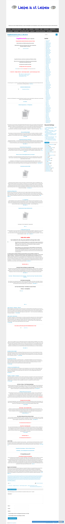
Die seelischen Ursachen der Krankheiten (25, 456)
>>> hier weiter (9, 322)
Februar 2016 (48, 118)
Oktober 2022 (48, 51)
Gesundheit (31, 29)
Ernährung (37, 29)
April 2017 (47, 103)
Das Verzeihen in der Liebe (11, 358)
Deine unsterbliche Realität (25, 132)
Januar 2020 (48, 70)
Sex (46, 161)
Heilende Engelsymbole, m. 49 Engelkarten (25, 104)
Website (9, 511)
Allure (18, 36)
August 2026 (48, 40)
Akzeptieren (60, 521)
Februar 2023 (48, 49)
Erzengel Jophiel (38, 477)
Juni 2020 (47, 65)
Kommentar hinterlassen (39, 483)
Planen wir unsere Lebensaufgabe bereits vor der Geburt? (25, 154)
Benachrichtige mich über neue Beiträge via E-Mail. (17, 515)
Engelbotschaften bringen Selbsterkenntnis (25, 208)
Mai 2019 (47, 79)
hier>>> (28, 233)
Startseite (9, 29)
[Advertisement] (33, 18)
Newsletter (32, 31)
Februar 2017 (48, 105)
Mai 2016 (47, 115)
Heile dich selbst (25, 237)
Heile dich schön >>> (25, 264)
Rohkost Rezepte (48, 160)
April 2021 (47, 54)
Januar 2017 (48, 106)
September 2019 (48, 74)
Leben (27, 29)
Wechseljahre (46, 29)
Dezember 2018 (48, 84)
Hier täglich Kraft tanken (24, 31)
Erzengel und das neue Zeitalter (25, 400)
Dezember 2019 (48, 71)
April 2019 (47, 80)
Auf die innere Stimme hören (12, 191)
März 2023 (47, 48)
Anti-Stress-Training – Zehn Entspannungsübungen (25, 384)
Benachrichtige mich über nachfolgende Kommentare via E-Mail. (19, 513)
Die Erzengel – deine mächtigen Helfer (25, 407)
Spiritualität (16, 31)
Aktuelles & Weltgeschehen (40, 31)
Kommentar (10, 493)
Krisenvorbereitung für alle (50, 155)
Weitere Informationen (54, 521)
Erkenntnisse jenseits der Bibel (25, 166)
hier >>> (41, 128)
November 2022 (48, 50)
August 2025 (48, 47)
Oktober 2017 (48, 99)
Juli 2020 (47, 64)
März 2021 (47, 55)
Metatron (13, 480)
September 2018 (48, 87)
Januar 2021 (48, 57)
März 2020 (47, 68)
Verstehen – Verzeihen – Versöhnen (13, 375)
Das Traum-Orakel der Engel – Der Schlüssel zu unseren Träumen (25, 286)
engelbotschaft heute (27, 477)
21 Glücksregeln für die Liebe (25, 229)
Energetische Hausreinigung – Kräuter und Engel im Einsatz (25, 448)
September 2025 (48, 46)
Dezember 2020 (48, 58)
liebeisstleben (10, 480)
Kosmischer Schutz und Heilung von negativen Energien (25, 267)
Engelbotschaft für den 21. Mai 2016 (18, 477)
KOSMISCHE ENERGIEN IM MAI (25, 87)
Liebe (23, 29)
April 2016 (47, 116)
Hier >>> (33, 463)
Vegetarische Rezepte (49, 167)
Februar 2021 (48, 56)
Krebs (41, 29)
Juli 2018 (47, 89)
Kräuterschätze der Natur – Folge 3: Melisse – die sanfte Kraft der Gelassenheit (51, 128)
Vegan (47, 164)
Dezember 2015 (48, 120)
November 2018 (48, 85)
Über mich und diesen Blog (16, 29)
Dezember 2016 (48, 107)
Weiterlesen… (31, 83)
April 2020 (47, 67)
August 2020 (48, 63)
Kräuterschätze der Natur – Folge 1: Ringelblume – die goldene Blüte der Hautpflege (51, 134)
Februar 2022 (48, 53)
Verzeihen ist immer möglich (12, 351)
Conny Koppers (25, 68)
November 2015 (48, 121)
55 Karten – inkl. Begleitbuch (25, 288)
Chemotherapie (48, 148)
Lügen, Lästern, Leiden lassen (12, 316)
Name (9, 505)
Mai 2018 (47, 91)
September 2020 (48, 62)
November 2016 (48, 108)
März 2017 (47, 104)
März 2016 (47, 117)
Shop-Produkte (49, 31)
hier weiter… (25, 101)
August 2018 (48, 88)
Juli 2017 (47, 100)
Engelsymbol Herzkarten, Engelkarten (25, 139)
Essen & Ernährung (49, 149)
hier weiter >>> (25, 143)
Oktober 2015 (48, 122)
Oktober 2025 (48, 45)
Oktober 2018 (48, 86)
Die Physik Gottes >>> (25, 435)
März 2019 (47, 81)
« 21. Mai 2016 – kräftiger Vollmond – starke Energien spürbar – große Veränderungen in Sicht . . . (22, 485)
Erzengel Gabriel (33, 477)
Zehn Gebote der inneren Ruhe (25, 280)
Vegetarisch (47, 166)
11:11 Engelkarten (25, 199)
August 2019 (48, 75)
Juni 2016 (47, 114)
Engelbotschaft (10, 477)
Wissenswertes (52, 29)
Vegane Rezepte (48, 165)
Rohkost (47, 159)
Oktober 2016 (48, 109)
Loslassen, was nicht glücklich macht (13, 367)
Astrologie (47, 146)
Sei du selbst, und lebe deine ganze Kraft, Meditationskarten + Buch (25, 325)
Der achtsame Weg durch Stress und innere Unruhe (25, 416)
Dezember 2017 (48, 97)
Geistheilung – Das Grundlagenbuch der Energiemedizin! (25, 450)
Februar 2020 (48, 69)
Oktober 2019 (48, 73)
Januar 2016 (48, 119)
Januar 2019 (48, 83)
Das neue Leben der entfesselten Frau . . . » (36, 486)
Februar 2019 (48, 82)
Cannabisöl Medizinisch (49, 147)
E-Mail (9, 508)
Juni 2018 (47, 90)
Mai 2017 (47, 102)
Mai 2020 (47, 66)
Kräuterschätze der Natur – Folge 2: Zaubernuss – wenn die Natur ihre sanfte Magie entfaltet (51, 131)
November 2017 (48, 98)
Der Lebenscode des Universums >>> (25, 422)
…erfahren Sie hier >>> (25, 413)
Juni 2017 (47, 101)
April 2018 (47, 92)
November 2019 (48, 72)
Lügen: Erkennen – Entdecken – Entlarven (14, 307)
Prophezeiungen (9, 31)
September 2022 (48, 52)
